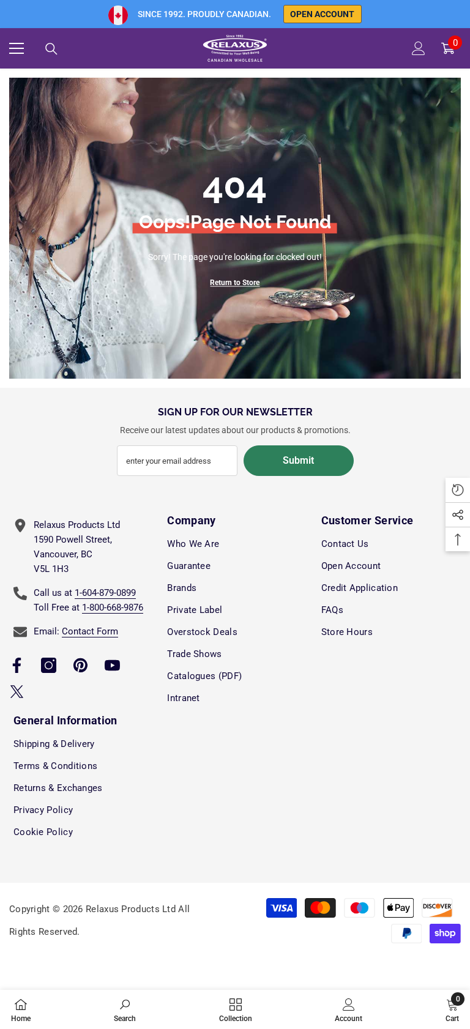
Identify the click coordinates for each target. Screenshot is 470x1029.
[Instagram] (48, 665)
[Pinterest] (80, 665)
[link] (125, 1009)
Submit (298, 460)
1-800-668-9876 (112, 607)
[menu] (16, 48)
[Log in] (418, 48)
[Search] (51, 49)
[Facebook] (17, 665)
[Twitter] (17, 691)
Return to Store (234, 282)
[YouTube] (112, 665)
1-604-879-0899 (105, 592)
